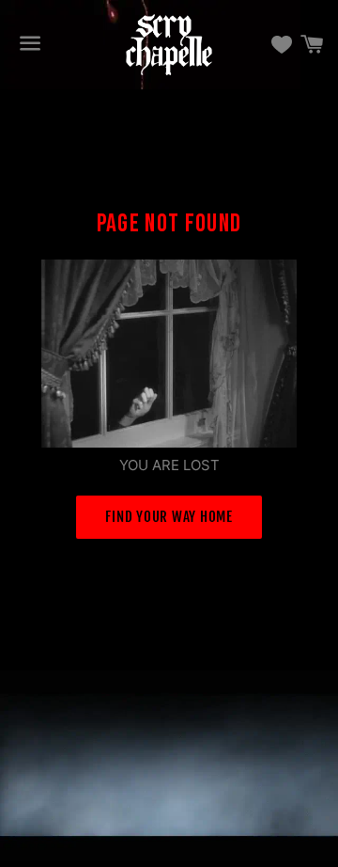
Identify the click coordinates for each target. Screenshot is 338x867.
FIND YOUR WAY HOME (169, 517)
